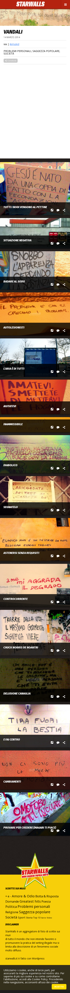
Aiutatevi (9, 406)
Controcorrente (15, 599)
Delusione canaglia (17, 693)
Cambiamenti (12, 781)
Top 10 (36, 917)
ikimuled (14, 44)
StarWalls (30, 4)
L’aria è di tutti (13, 368)
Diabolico (10, 465)
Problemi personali (17, 51)
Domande (12, 901)
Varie (43, 917)
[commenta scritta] (58, 210)
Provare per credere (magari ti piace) (29, 827)
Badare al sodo (14, 281)
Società (9, 53)
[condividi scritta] (64, 210)
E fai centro (11, 739)
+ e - (8, 896)
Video (49, 917)
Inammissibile (13, 424)
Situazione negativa (17, 240)
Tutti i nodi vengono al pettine (25, 207)
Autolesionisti (13, 327)
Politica (11, 906)
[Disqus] (35, 109)
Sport (21, 917)
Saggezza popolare (45, 51)
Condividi (11, 60)
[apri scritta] (52, 210)
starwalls (35, 878)
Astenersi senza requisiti (21, 553)
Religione (11, 912)
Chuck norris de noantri (20, 647)
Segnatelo (10, 507)
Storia (29, 917)
